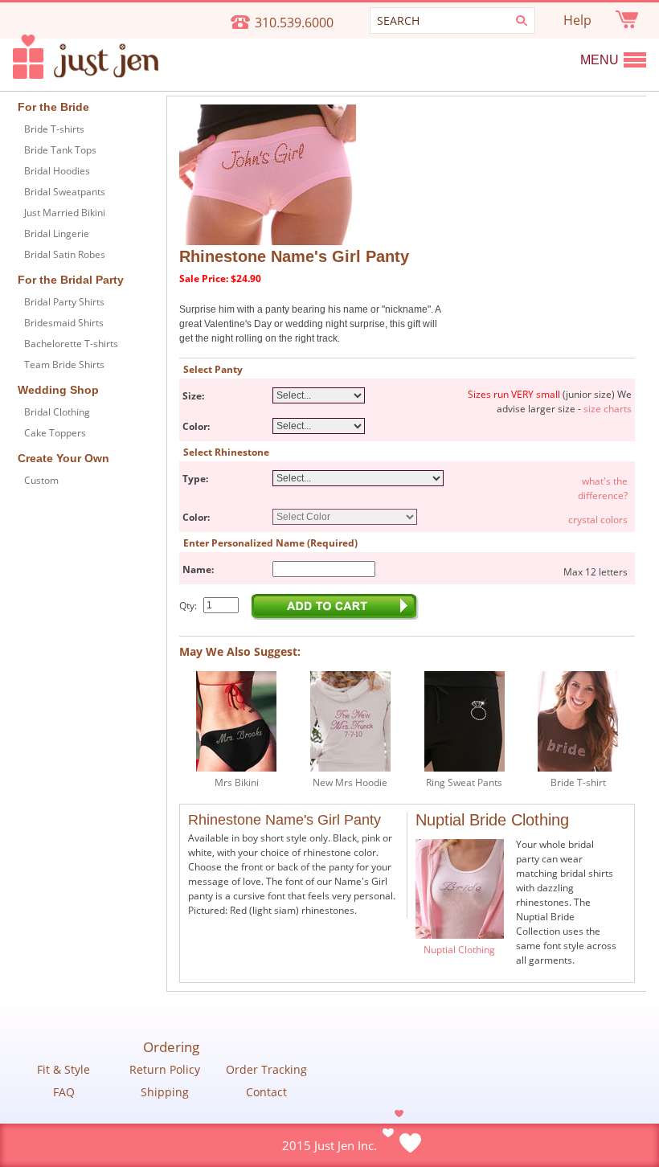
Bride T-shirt (578, 782)
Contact (266, 1092)
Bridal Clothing (57, 412)
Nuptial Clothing (459, 949)
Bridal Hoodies (57, 171)
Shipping (165, 1092)
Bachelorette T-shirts (71, 343)
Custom (41, 480)
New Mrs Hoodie (350, 782)
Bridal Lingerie (56, 233)
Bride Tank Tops (60, 150)
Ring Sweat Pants (464, 782)
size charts (607, 409)
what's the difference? (603, 488)
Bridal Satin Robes (64, 254)
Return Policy (164, 1070)
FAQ (64, 1092)
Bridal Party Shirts (64, 302)
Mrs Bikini (237, 782)
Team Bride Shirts (64, 364)
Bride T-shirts (54, 129)
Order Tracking (266, 1070)
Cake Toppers (55, 433)
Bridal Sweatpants (64, 192)
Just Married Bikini (64, 212)
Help (577, 20)
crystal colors (598, 519)
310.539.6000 (294, 22)
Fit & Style (63, 1070)
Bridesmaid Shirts (64, 323)
